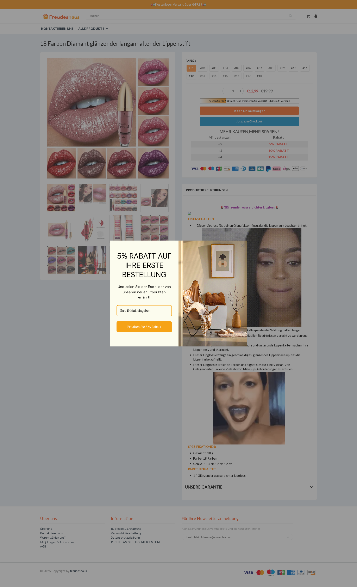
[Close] (242, 245)
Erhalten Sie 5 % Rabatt (144, 327)
